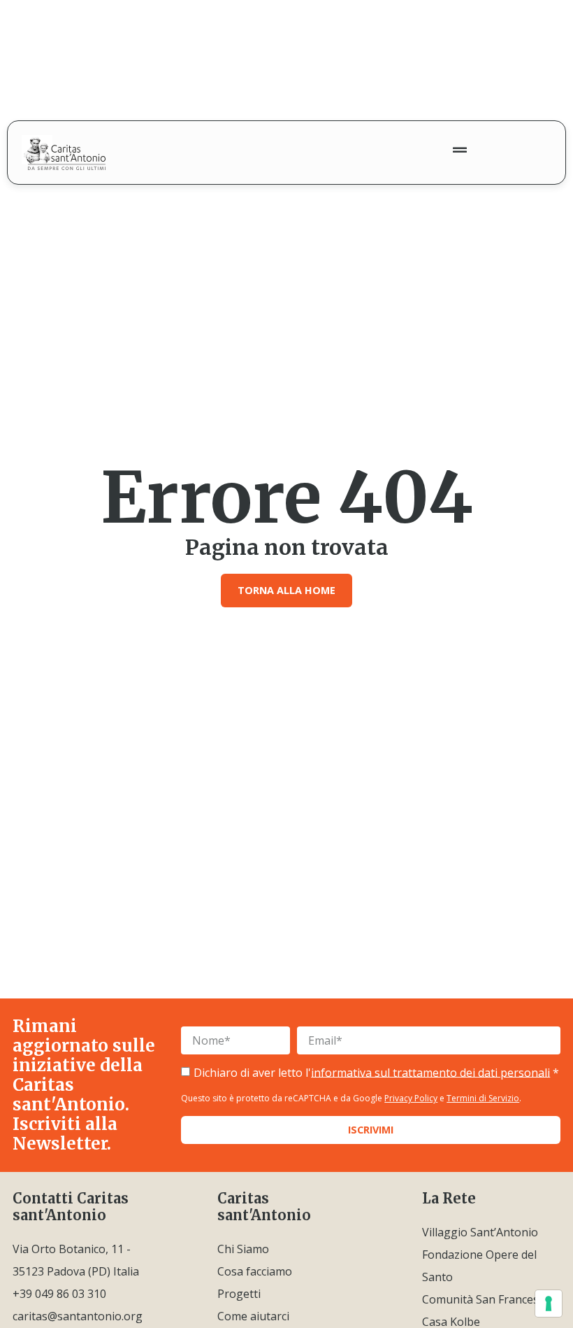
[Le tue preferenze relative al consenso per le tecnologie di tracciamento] (548, 1303)
